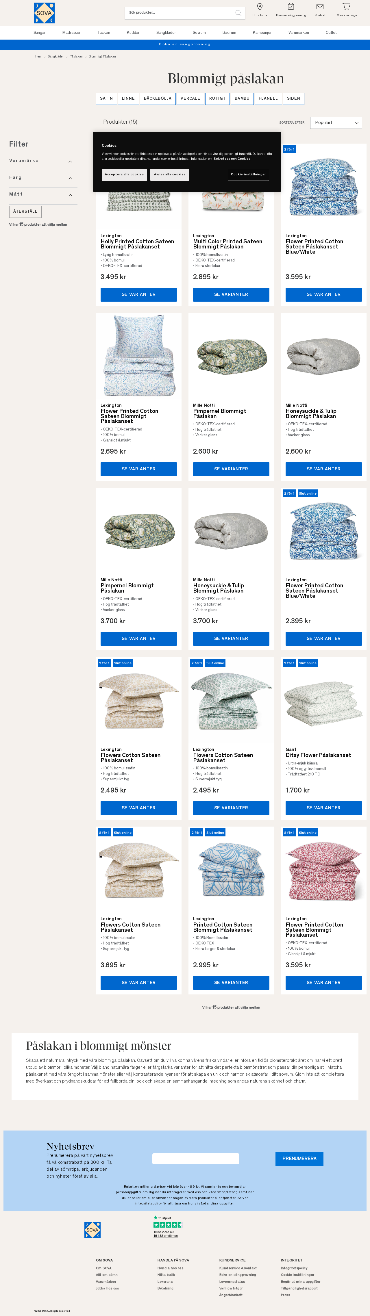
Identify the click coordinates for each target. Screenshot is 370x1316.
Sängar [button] (40, 33)
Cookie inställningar (248, 174)
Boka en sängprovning (237, 1275)
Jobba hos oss (107, 1288)
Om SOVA (104, 1268)
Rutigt (217, 99)
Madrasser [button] (71, 33)
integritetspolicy (148, 1203)
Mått (16, 194)
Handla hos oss (170, 1268)
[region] (187, 162)
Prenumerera (299, 1159)
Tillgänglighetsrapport (299, 1288)
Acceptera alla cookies (124, 174)
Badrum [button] (229, 33)
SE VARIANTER (139, 294)
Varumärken (106, 1282)
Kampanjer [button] (262, 33)
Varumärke (24, 161)
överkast (44, 1081)
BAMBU (242, 99)
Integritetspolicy (294, 1268)
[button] (238, 13)
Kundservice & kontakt (238, 1268)
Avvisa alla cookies (170, 174)
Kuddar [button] (133, 33)
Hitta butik (166, 1275)
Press (285, 1295)
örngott (74, 1074)
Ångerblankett (231, 1295)
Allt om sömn (107, 1275)
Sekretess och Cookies (232, 159)
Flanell (268, 99)
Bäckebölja (158, 99)
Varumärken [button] (298, 33)
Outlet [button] (331, 33)
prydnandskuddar (79, 1081)
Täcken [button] (103, 33)
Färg (15, 177)
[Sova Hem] (44, 13)
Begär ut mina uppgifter (301, 1282)
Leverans (165, 1282)
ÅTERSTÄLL (25, 212)
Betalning (166, 1288)
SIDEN (294, 99)
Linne (128, 99)
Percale (190, 99)
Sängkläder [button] (166, 33)
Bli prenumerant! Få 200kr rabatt (319, 45)
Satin (106, 99)
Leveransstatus (232, 1282)
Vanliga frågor (231, 1288)
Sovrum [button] (199, 33)
